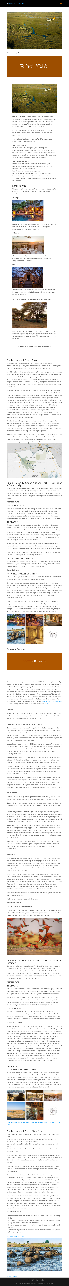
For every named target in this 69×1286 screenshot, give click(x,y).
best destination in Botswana (52, 701)
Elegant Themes (30, 1283)
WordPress (49, 1283)
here (46, 704)
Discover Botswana (17, 649)
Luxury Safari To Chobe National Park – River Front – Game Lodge (34, 484)
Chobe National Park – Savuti (22, 360)
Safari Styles (13, 52)
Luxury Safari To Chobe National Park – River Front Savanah (34, 961)
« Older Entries (12, 1276)
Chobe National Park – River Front (25, 1131)
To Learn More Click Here (15, 1236)
